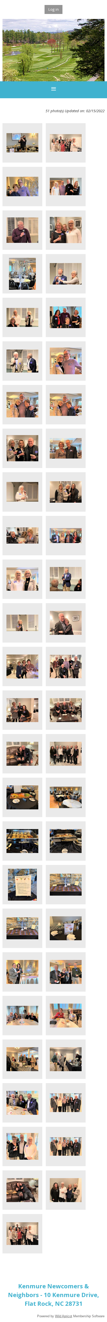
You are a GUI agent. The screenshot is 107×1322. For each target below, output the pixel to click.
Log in (53, 9)
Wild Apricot (63, 1316)
